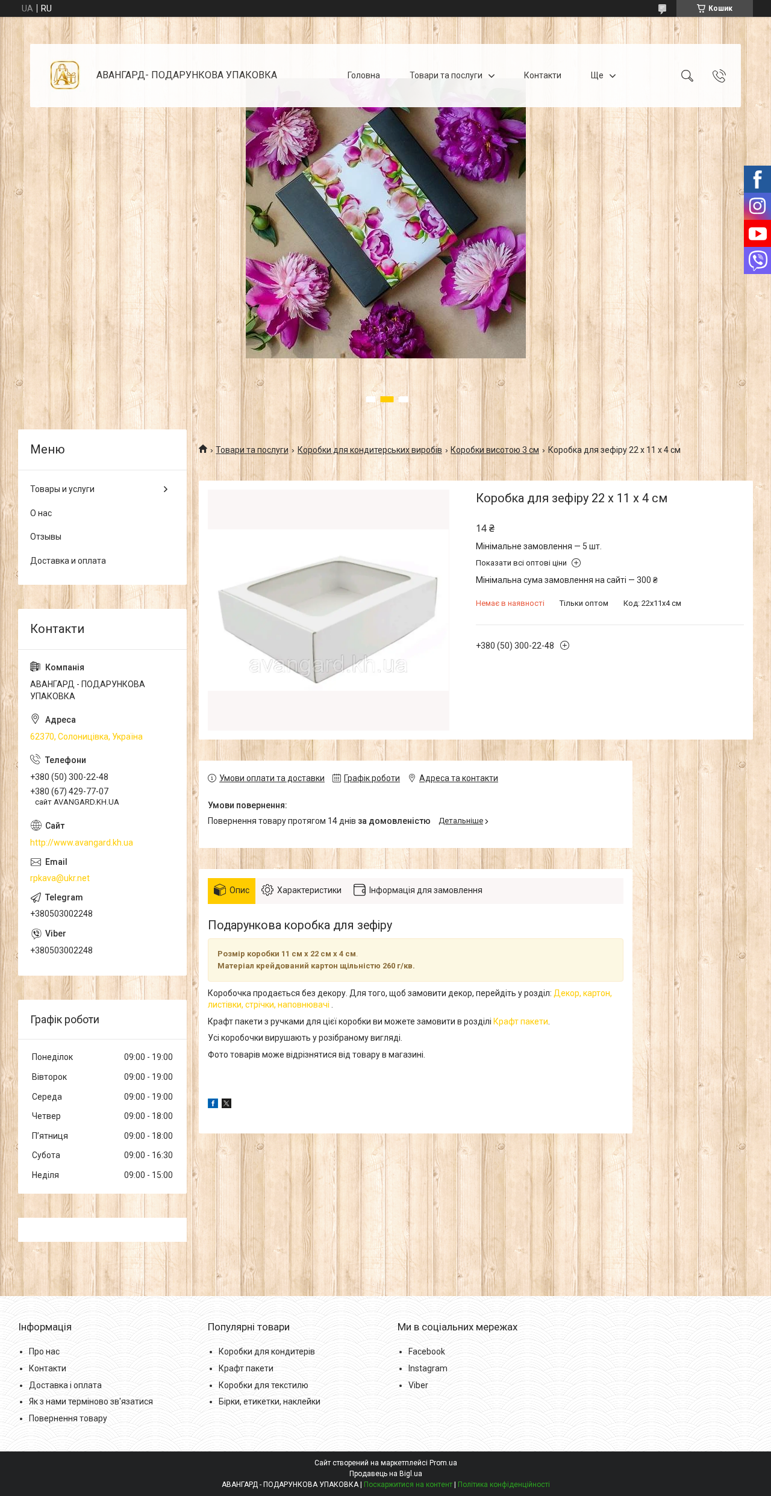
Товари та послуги (446, 75)
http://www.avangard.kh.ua (81, 842)
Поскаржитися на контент (408, 1484)
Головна (364, 75)
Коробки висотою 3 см (495, 450)
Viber (418, 1385)
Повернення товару (68, 1418)
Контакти (542, 75)
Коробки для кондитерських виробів (370, 450)
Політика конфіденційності (504, 1484)
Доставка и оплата (68, 561)
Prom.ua (443, 1463)
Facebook (426, 1351)
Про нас (44, 1351)
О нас (41, 513)
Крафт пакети (520, 1021)
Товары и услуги (62, 489)
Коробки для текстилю (263, 1385)
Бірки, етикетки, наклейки (269, 1401)
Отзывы (45, 536)
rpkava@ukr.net (60, 878)
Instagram (428, 1368)
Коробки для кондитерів (267, 1351)
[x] (226, 1105)
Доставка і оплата (65, 1385)
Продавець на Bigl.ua (385, 1474)
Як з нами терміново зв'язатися (91, 1401)
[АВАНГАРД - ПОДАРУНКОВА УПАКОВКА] (64, 75)
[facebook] (213, 1105)
